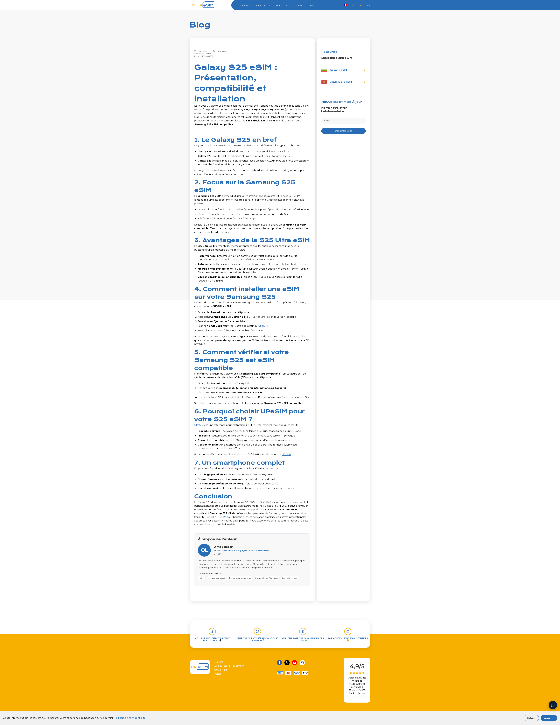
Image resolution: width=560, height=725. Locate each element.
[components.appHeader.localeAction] (345, 5)
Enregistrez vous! (343, 131)
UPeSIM (263, 326)
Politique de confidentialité (130, 718)
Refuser (531, 718)
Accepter (549, 718)
